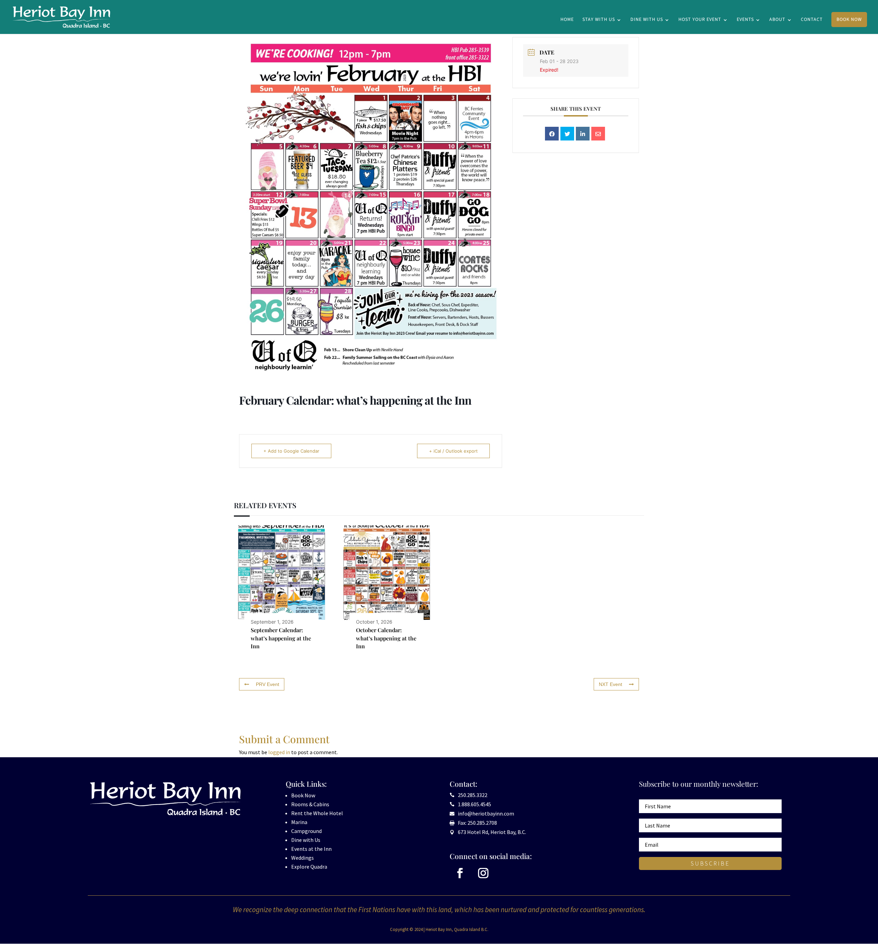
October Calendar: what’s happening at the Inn (386, 638)
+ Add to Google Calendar (291, 451)
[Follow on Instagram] (483, 873)
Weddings (302, 857)
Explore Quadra (309, 866)
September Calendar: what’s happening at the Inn (281, 638)
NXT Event (610, 684)
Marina (299, 822)
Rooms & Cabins (310, 804)
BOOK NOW (849, 19)
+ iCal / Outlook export (453, 451)
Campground (306, 830)
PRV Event (267, 684)
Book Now (303, 795)
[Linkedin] (583, 133)
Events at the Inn (311, 848)
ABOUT (777, 20)
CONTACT (812, 20)
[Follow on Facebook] (460, 873)
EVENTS (745, 20)
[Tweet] (567, 133)
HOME (567, 20)
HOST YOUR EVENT (699, 20)
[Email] (598, 133)
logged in (279, 752)
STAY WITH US (598, 20)
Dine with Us (305, 839)
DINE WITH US (646, 20)
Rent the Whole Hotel (317, 813)
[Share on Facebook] (552, 133)
